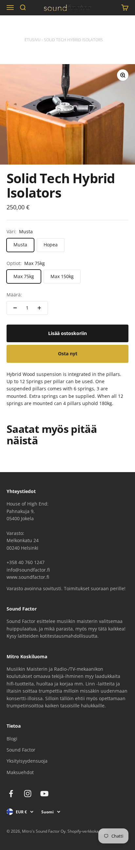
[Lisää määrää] (39, 307)
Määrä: (14, 295)
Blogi (12, 738)
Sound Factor (21, 750)
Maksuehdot (20, 772)
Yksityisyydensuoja (27, 761)
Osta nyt (67, 353)
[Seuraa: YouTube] (44, 793)
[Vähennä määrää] (15, 307)
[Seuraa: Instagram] (27, 793)
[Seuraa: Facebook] (11, 793)
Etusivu (33, 40)
